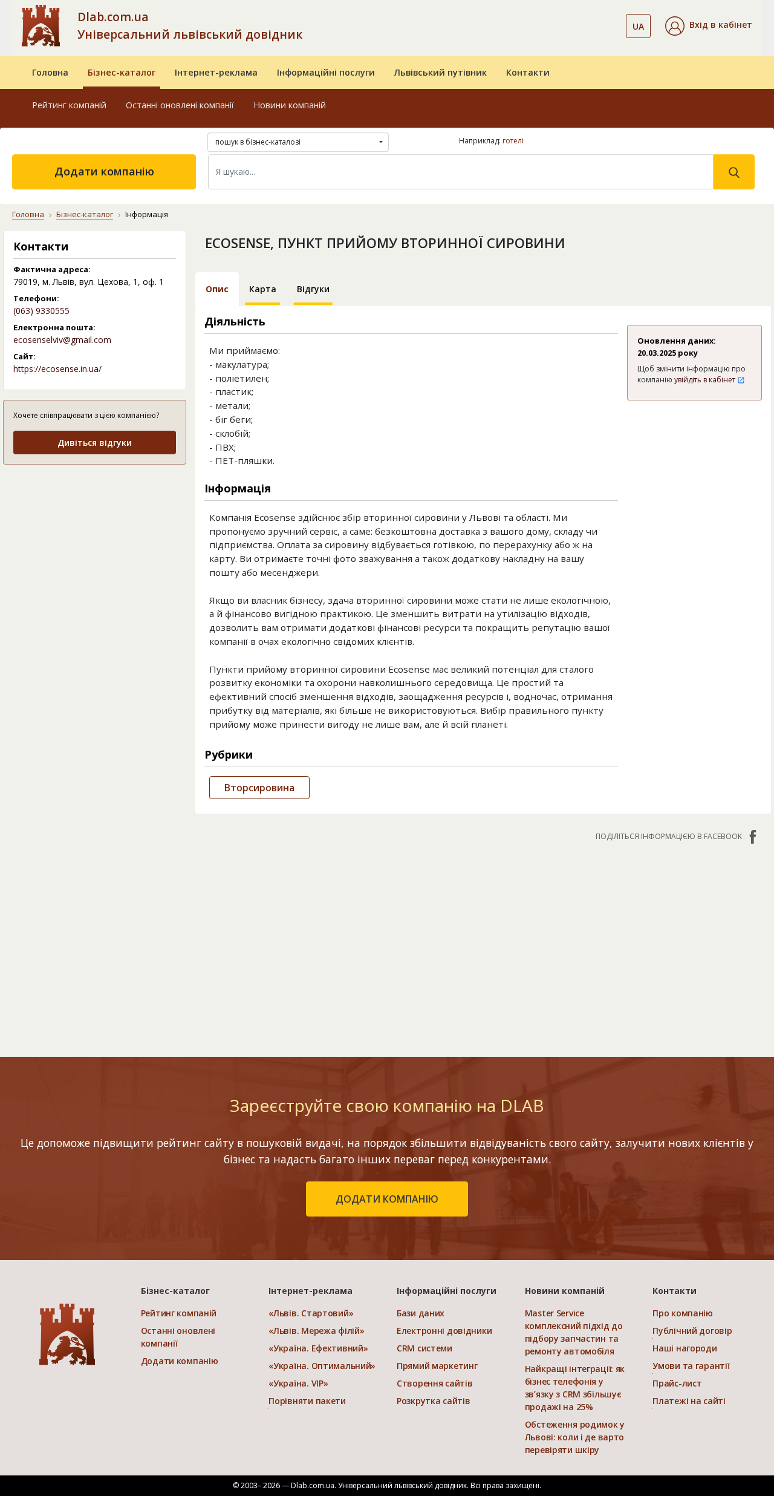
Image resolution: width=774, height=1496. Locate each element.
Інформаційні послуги (326, 72)
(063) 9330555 (41, 310)
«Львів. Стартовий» (310, 1313)
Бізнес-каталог (121, 72)
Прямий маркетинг (437, 1365)
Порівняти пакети (307, 1400)
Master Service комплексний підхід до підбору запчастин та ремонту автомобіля (574, 1332)
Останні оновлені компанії (180, 105)
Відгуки (313, 289)
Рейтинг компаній (69, 105)
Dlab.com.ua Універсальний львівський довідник (189, 25)
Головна (50, 72)
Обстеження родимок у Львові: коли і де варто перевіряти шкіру (575, 1437)
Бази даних (420, 1313)
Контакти (528, 72)
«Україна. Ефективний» (318, 1348)
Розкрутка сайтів (433, 1400)
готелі (513, 141)
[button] (708, 26)
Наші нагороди (684, 1348)
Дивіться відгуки (94, 442)
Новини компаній (289, 105)
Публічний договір (692, 1330)
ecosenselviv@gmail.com (62, 339)
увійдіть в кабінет (705, 379)
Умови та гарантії (690, 1365)
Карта (262, 289)
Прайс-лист (676, 1383)
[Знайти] (734, 171)
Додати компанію (104, 171)
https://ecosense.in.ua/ (57, 368)
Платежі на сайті (689, 1400)
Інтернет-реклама (216, 72)
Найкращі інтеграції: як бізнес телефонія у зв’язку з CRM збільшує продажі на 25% (575, 1388)
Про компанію (682, 1313)
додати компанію (387, 1199)
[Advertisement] (94, 550)
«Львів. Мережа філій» (316, 1330)
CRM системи (424, 1348)
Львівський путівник (440, 72)
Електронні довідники (444, 1330)
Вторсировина (259, 787)
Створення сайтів (435, 1383)
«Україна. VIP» (298, 1383)
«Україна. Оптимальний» (322, 1365)
